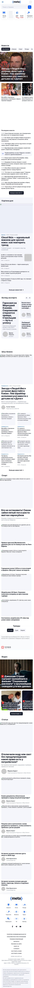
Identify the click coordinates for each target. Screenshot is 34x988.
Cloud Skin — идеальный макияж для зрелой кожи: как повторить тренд (15, 241)
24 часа (10, 630)
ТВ (16, 921)
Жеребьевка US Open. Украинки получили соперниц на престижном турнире (14, 594)
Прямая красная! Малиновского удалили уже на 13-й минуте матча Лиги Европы (16, 544)
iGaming (24, 921)
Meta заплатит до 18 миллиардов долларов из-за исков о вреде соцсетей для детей (15, 272)
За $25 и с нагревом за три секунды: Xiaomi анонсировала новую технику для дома (11, 256)
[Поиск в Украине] (29, 7)
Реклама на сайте (16, 944)
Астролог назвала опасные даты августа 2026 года (13, 854)
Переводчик (8, 921)
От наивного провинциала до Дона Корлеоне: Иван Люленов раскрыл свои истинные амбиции (24, 432)
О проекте (16, 948)
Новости (8, 907)
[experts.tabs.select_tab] (26, 297)
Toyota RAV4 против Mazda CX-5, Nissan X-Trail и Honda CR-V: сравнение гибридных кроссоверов (15, 637)
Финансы (16, 914)
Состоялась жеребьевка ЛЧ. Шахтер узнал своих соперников (15, 619)
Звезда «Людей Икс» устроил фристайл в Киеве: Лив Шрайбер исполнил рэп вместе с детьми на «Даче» (14, 393)
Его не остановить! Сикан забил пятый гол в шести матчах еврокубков (16, 513)
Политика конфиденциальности (16, 934)
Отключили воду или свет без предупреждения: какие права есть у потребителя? (16, 758)
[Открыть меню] (2, 2)
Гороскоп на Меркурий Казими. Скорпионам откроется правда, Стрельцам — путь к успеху (10, 313)
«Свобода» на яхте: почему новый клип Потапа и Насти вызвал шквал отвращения (11, 700)
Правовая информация (16, 939)
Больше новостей (15, 290)
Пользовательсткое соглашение (16, 936)
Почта (16, 907)
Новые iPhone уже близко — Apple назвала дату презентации (15, 265)
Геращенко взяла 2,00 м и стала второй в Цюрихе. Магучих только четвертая (16, 569)
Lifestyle (14, 49)
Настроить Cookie (16, 951)
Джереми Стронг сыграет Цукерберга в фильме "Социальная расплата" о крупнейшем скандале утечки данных (16, 674)
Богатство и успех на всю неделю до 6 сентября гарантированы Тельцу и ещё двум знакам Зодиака (27, 305)
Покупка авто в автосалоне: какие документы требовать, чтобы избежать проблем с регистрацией (16, 825)
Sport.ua (16, 946)
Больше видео (15, 713)
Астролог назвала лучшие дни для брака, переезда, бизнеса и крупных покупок (15, 883)
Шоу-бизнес (5, 49)
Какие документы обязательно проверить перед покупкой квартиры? (15, 797)
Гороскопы (8, 914)
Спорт (20, 49)
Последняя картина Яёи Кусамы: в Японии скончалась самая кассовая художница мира (24, 459)
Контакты (16, 941)
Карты (24, 914)
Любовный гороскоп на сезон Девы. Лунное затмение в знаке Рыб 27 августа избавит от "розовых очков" (27, 325)
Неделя (23, 630)
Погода (27, 49)
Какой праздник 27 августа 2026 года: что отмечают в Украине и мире (16, 279)
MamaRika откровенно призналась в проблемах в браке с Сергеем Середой (11, 99)
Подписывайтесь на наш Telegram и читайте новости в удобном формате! (17, 153)
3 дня (16, 630)
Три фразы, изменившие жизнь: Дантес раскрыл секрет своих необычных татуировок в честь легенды (8, 460)
